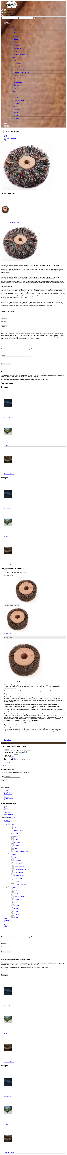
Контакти (7, 126)
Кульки (16, 122)
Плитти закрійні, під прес (21, 72)
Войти (6, 800)
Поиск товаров (8, 798)
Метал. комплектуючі (20, 32)
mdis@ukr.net (13, 758)
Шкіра (12, 26)
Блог (5, 123)
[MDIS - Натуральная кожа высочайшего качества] (12, 8)
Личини (16, 115)
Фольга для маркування (21, 54)
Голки (16, 36)
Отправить (4, 780)
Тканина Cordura (9, 474)
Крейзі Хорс (7, 417)
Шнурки (16, 85)
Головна (6, 22)
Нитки (16, 97)
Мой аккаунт (8, 794)
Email (2, 776)
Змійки (16, 29)
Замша (6, 445)
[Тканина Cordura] (35, 460)
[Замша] (35, 431)
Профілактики (18, 75)
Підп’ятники (18, 82)
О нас (6, 790)
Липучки (17, 118)
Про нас (6, 125)
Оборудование (8, 814)
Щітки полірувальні (20, 88)
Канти (16, 39)
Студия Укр (11, 817)
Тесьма (16, 112)
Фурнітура (17, 51)
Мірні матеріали (19, 100)
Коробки (13, 91)
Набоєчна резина (19, 69)
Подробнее (7, 633)
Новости (6, 797)
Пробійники (17, 48)
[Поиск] (34, 18)
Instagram (9, 766)
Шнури (16, 42)
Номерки (17, 103)
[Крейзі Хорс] (35, 403)
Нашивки (17, 45)
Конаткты (7, 792)
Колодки (13, 57)
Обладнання (17, 63)
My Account (7, 925)
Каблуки (16, 60)
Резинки (16, 109)
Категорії (7, 23)
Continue (16, 605)
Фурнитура (7, 812)
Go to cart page (9, 605)
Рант (15, 106)
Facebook (3, 766)
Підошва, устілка (19, 79)
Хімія (15, 94)
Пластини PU (18, 66)
